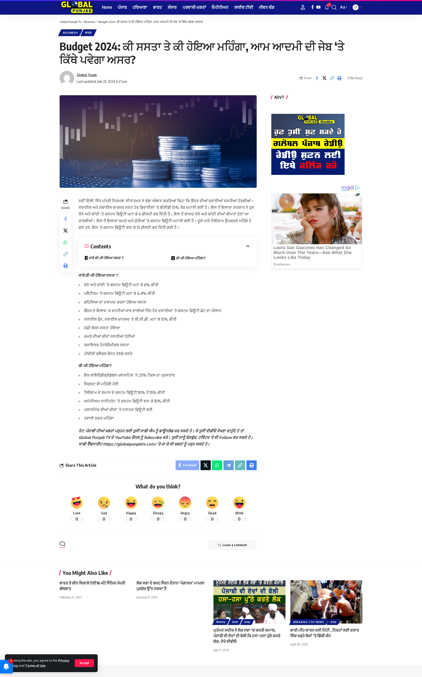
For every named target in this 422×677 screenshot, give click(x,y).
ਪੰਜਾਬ (235, 622)
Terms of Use (35, 665)
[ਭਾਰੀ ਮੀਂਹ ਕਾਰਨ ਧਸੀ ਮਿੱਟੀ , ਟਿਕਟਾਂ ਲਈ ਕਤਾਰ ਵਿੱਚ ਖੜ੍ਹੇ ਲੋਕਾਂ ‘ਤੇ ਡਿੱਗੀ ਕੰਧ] (326, 602)
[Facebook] (312, 7)
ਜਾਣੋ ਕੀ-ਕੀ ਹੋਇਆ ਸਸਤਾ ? (106, 258)
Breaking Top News (308, 622)
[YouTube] (318, 7)
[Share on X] (324, 78)
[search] (334, 7)
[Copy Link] (331, 78)
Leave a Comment (234, 545)
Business (70, 32)
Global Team (87, 75)
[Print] (339, 78)
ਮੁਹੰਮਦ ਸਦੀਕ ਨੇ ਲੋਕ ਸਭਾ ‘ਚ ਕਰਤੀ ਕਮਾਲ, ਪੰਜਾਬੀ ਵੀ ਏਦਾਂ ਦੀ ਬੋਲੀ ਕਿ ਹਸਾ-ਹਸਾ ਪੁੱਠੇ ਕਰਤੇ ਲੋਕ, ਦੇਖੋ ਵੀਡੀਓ (246, 636)
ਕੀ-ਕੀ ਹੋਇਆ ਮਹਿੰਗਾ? (191, 258)
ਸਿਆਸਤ (220, 622)
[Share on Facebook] (316, 78)
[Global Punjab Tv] (77, 7)
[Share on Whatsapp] (65, 242)
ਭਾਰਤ (88, 32)
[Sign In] (302, 7)
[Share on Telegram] (228, 465)
